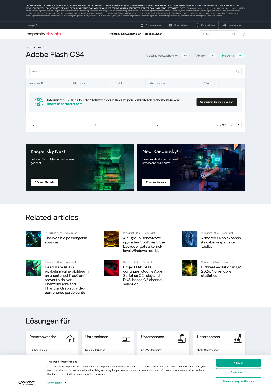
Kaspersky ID (36, 83)
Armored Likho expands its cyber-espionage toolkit (221, 242)
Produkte (42, 47)
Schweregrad (210, 83)
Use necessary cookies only (238, 381)
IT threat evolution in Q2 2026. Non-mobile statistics (221, 271)
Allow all (238, 363)
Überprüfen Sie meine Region (216, 101)
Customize (237, 372)
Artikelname (79, 83)
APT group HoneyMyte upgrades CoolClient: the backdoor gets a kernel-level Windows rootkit (144, 244)
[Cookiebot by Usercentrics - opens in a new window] (26, 383)
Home (29, 47)
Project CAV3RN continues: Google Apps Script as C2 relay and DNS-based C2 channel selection (143, 275)
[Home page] (44, 34)
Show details (54, 382)
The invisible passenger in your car (66, 240)
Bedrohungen (153, 33)
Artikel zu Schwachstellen (125, 33)
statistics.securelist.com (64, 104)
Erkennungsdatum (159, 83)
